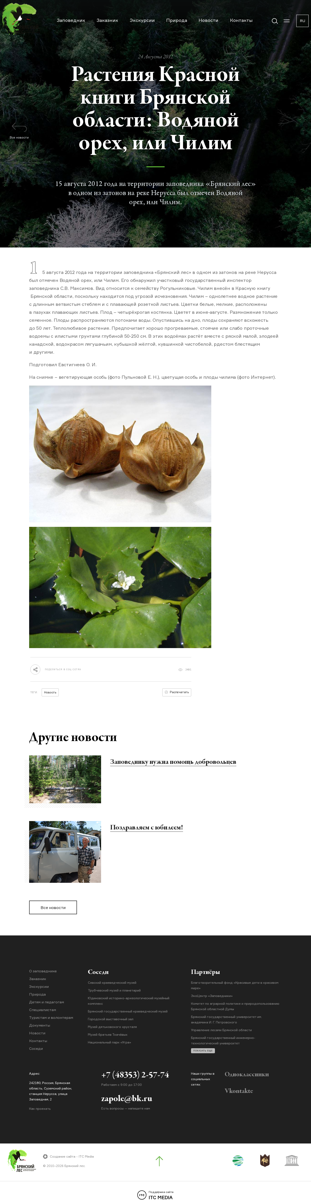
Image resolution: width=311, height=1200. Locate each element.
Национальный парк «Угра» (109, 1042)
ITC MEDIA (161, 1195)
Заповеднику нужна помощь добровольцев (173, 762)
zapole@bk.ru (126, 1099)
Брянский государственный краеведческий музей (128, 1011)
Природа (176, 20)
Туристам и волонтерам (51, 1017)
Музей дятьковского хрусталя (112, 1027)
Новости (208, 20)
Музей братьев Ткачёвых (107, 1034)
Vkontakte (239, 1091)
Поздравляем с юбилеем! (146, 828)
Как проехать (40, 1108)
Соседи (36, 1048)
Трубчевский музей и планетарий (114, 990)
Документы (39, 1025)
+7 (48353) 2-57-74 (135, 1075)
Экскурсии (142, 20)
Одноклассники (247, 1074)
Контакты (241, 20)
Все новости (53, 907)
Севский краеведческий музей (112, 982)
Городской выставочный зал (110, 1019)
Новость (50, 692)
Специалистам (42, 1009)
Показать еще (203, 1050)
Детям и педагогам (46, 1002)
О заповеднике (43, 971)
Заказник (107, 20)
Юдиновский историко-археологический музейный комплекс (128, 1000)
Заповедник (71, 20)
